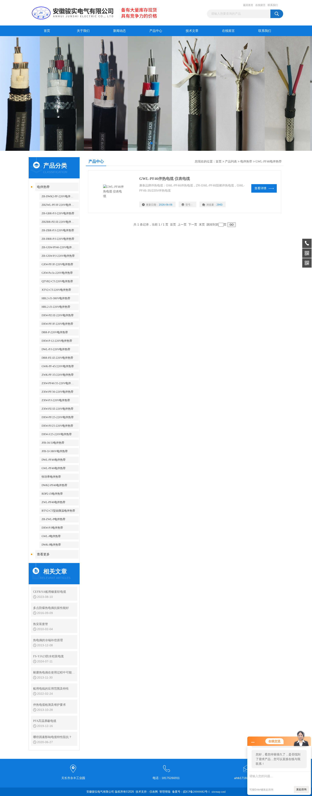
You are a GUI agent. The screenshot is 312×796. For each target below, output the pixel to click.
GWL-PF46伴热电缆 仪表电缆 (164, 178)
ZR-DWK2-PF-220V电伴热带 (59, 196)
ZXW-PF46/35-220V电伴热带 (59, 383)
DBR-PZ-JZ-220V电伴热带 (57, 357)
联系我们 (273, 5)
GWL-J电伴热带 (51, 536)
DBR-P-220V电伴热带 (55, 332)
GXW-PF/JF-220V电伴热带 (57, 264)
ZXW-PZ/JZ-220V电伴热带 (57, 408)
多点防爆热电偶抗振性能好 (51, 608)
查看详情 (260, 188)
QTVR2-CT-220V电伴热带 (57, 281)
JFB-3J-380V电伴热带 (55, 451)
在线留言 (260, 5)
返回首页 (248, 5)
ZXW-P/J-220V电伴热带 (56, 400)
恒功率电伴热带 (51, 476)
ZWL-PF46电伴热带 (53, 502)
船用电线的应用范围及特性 (51, 688)
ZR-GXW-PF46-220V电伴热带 (59, 247)
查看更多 (43, 554)
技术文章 (192, 30)
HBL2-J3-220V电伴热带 (56, 306)
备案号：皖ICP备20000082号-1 (191, 791)
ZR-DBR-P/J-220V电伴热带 (58, 238)
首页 (47, 30)
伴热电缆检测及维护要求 (49, 704)
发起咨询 (301, 789)
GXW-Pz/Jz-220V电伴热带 (57, 272)
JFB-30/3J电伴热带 (53, 442)
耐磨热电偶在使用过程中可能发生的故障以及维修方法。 (54, 672)
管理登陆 (164, 791)
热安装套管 (40, 624)
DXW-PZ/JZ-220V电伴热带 (58, 315)
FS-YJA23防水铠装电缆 (48, 656)
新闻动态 (119, 30)
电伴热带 (43, 187)
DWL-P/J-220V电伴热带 (56, 349)
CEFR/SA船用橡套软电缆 (49, 591)
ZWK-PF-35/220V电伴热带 (58, 374)
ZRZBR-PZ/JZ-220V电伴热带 (59, 221)
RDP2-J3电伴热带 (52, 493)
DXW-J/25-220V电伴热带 (57, 434)
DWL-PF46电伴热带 (54, 459)
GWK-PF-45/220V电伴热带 (58, 366)
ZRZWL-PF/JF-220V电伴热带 (59, 204)
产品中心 (155, 30)
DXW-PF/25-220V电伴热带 (58, 417)
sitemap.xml (219, 791)
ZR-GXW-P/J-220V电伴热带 (58, 255)
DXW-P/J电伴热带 (52, 527)
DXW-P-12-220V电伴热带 (57, 340)
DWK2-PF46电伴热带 (54, 485)
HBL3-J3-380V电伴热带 (56, 298)
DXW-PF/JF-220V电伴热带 (57, 323)
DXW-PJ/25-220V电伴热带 (57, 425)
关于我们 (83, 30)
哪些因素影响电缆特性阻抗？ (52, 737)
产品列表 (231, 161)
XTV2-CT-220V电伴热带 (56, 289)
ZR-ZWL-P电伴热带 (53, 519)
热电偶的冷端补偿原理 (48, 640)
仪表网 (153, 791)
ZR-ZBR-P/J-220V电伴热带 (58, 230)
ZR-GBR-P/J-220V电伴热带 (58, 213)
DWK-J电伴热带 (51, 544)
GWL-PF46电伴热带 (54, 468)
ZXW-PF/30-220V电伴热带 (57, 391)
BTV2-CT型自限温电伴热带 (58, 510)
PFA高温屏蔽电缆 (44, 721)
